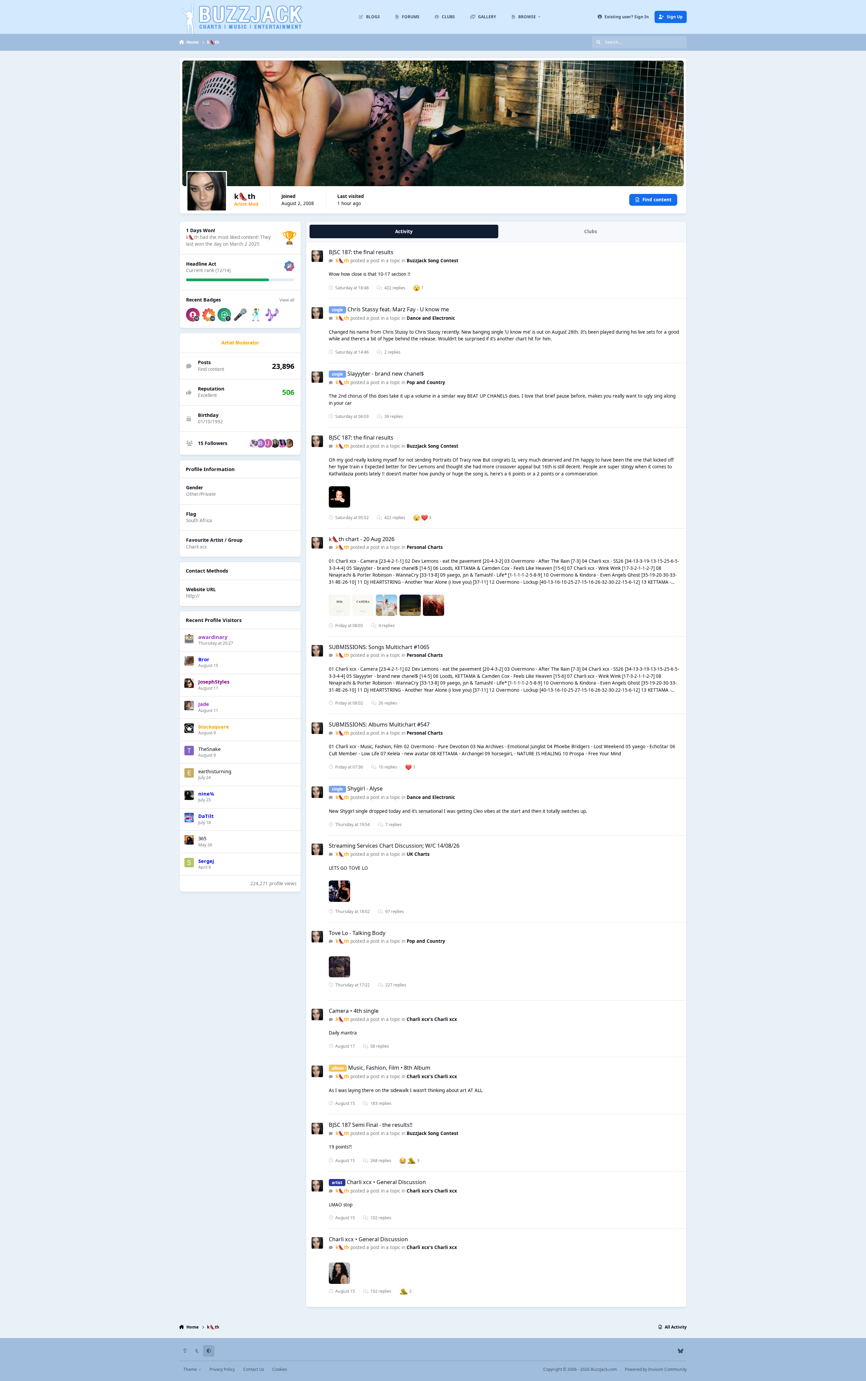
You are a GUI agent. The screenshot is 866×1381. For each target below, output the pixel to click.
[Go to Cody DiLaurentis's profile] (275, 443)
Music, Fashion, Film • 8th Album (389, 1067)
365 (202, 838)
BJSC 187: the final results (361, 252)
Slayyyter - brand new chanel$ (385, 373)
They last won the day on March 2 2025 (228, 240)
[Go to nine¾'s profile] (189, 795)
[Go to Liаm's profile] (253, 443)
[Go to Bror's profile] (189, 661)
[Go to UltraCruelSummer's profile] (289, 443)
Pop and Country (426, 382)
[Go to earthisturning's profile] (189, 773)
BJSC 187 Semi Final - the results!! (370, 1125)
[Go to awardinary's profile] (189, 638)
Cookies (279, 1369)
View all (286, 300)
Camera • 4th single (354, 1011)
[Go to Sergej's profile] (189, 862)
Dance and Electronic (431, 318)
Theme (190, 1369)
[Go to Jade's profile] (189, 705)
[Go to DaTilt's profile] (189, 817)
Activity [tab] (404, 231)
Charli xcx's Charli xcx (432, 1019)
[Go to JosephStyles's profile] (189, 683)
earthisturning (214, 771)
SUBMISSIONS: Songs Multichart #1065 (379, 647)
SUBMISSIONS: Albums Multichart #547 (379, 724)
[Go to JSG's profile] (268, 443)
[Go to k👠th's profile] (317, 256)
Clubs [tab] (590, 231)
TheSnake (209, 748)
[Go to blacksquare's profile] (189, 728)
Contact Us (253, 1369)
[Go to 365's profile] (189, 840)
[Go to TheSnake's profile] (189, 750)
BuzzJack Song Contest (432, 261)
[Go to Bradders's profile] (260, 443)
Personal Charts (425, 547)
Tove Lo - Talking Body (357, 933)
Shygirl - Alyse (365, 788)
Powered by (656, 1369)
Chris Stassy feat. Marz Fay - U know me (398, 309)
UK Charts (418, 854)
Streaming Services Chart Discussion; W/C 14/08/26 (394, 845)
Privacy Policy (222, 1369)
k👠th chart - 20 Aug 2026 (361, 539)
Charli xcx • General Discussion (386, 1182)
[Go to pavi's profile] (282, 443)
